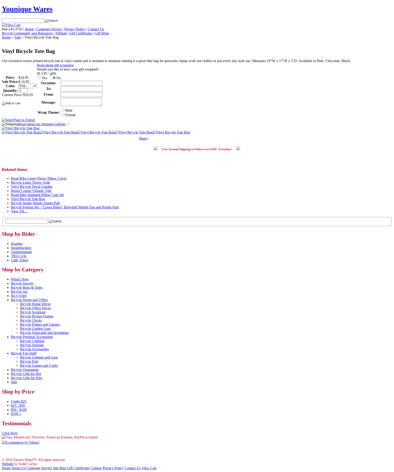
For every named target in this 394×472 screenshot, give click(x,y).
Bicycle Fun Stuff (23, 353)
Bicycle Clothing (32, 341)
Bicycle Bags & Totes (26, 287)
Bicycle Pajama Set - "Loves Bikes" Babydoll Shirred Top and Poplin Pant (65, 207)
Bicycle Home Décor (35, 304)
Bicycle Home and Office (29, 300)
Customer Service (49, 29)
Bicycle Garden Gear (35, 328)
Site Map (59, 468)
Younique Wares (27, 9)
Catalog (96, 468)
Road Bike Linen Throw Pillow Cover (39, 178)
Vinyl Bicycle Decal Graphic (32, 187)
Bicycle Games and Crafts (39, 365)
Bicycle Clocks (31, 320)
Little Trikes (19, 260)
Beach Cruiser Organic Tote (31, 191)
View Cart (149, 468)
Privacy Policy (74, 29)
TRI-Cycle (18, 256)
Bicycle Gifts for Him (26, 378)
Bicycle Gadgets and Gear (39, 357)
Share (143, 138)
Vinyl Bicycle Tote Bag (28, 199)
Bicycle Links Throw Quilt (30, 182)
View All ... (19, 211)
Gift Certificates (80, 33)
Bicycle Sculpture (33, 312)
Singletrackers (21, 248)
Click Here (10, 433)
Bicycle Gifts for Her (26, 374)
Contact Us (96, 29)
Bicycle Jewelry (22, 283)
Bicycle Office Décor (35, 308)
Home (29, 29)
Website (8, 464)
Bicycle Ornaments (25, 370)
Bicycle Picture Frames (36, 316)
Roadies (17, 244)
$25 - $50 (18, 405)
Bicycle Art (19, 292)
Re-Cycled (18, 296)
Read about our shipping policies (42, 124)
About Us (18, 468)
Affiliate (61, 33)
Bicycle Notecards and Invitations (44, 333)
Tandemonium (21, 252)
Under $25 (18, 401)
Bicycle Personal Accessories (32, 337)
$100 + (16, 414)
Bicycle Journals (32, 345)
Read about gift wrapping (55, 65)
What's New (20, 279)
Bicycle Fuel (29, 361)
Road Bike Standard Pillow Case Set (37, 195)
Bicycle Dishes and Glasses (40, 324)
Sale (18, 37)
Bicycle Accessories (34, 349)
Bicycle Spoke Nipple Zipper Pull (35, 203)
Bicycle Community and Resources (27, 33)
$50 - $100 (19, 410)
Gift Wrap (102, 33)
